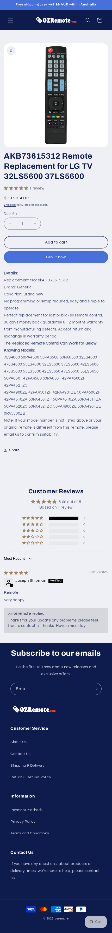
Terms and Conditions (29, 833)
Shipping (10, 205)
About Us (18, 742)
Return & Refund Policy (30, 777)
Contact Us (20, 754)
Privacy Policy (22, 821)
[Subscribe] (95, 689)
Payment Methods (26, 810)
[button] (10, 20)
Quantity (10, 213)
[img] (16, 573)
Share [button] (14, 450)
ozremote (62, 918)
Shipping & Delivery (27, 765)
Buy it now (56, 257)
